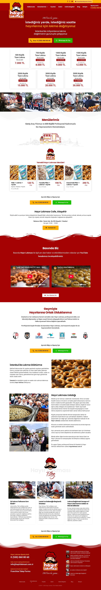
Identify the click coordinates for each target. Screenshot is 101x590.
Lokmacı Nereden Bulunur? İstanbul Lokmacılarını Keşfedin (80, 561)
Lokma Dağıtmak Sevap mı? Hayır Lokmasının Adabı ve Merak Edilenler (50, 503)
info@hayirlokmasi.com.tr (22, 564)
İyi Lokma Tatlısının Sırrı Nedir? (78, 570)
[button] (2, 102)
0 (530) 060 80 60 (20, 557)
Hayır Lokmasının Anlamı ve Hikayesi (80, 566)
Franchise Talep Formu (20, 571)
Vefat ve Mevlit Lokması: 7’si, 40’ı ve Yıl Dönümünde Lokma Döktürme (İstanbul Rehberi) (78, 503)
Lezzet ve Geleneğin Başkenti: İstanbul (21, 502)
